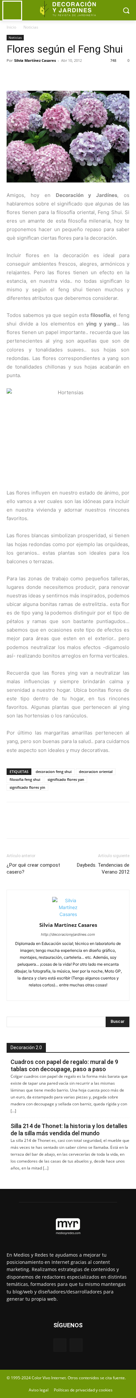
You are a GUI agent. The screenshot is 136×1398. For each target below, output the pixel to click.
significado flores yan (66, 779)
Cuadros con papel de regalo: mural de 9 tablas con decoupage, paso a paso (64, 1065)
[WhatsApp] (58, 75)
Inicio (11, 27)
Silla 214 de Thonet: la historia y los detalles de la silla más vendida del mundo (69, 1129)
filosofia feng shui (25, 779)
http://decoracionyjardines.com (68, 934)
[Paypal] (57, 991)
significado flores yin (27, 787)
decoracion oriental (96, 771)
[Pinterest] (43, 75)
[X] (28, 75)
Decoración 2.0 (26, 1047)
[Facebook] (13, 75)
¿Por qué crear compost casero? (33, 868)
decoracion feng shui (54, 771)
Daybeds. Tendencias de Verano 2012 (103, 868)
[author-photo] (68, 914)
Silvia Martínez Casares (35, 60)
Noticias (30, 27)
